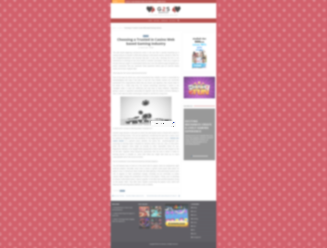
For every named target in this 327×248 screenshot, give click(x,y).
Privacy (172, 126)
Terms (174, 126)
